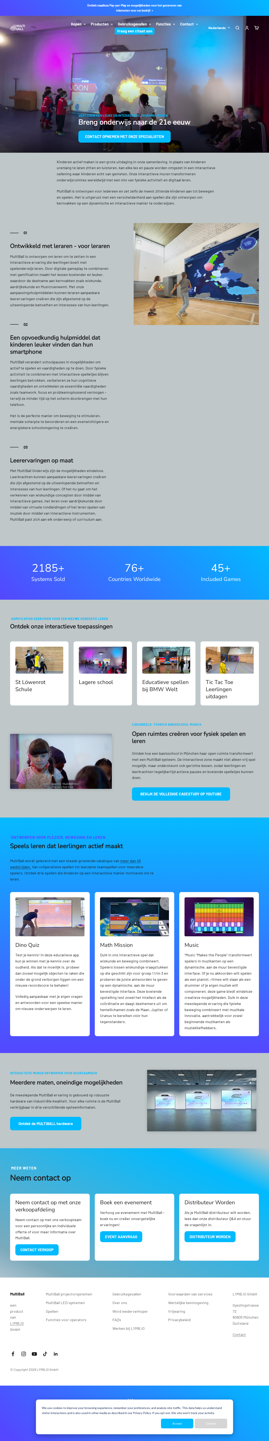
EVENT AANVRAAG (121, 1236)
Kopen (76, 24)
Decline (211, 1423)
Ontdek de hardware (45, 1123)
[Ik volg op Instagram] (23, 1354)
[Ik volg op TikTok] (45, 1354)
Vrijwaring (176, 1311)
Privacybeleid (179, 1319)
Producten (100, 24)
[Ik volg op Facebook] (13, 1354)
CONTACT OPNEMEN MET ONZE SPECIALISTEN (124, 136)
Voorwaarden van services (190, 1294)
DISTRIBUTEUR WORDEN (210, 1236)
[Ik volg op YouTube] (34, 1354)
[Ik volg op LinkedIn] (56, 1354)
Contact (187, 24)
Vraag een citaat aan (134, 30)
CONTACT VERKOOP (37, 1249)
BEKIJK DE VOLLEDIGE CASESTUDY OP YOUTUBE (181, 794)
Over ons (119, 1302)
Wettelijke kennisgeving (188, 1302)
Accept (177, 1423)
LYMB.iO (17, 1323)
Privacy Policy (142, 1413)
